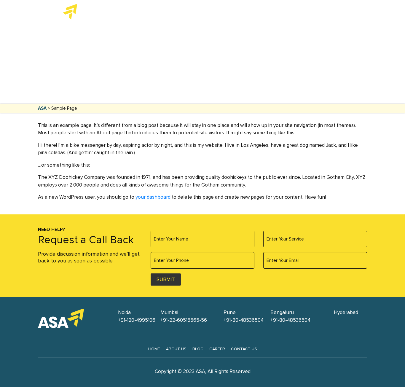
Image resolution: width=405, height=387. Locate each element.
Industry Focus (227, 12)
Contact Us (349, 12)
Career (217, 348)
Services (187, 12)
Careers (319, 12)
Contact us (244, 348)
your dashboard (152, 197)
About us (176, 348)
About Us (268, 12)
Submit (166, 279)
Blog (197, 348)
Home (163, 12)
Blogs (295, 12)
